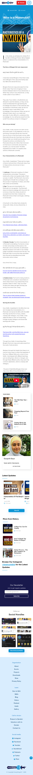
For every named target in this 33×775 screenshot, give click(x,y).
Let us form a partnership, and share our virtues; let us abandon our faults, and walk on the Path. (16, 234)
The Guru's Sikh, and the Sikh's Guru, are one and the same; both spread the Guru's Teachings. (15, 334)
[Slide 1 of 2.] (9, 621)
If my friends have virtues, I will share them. (15, 225)
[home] (8, 2)
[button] (3, 492)
